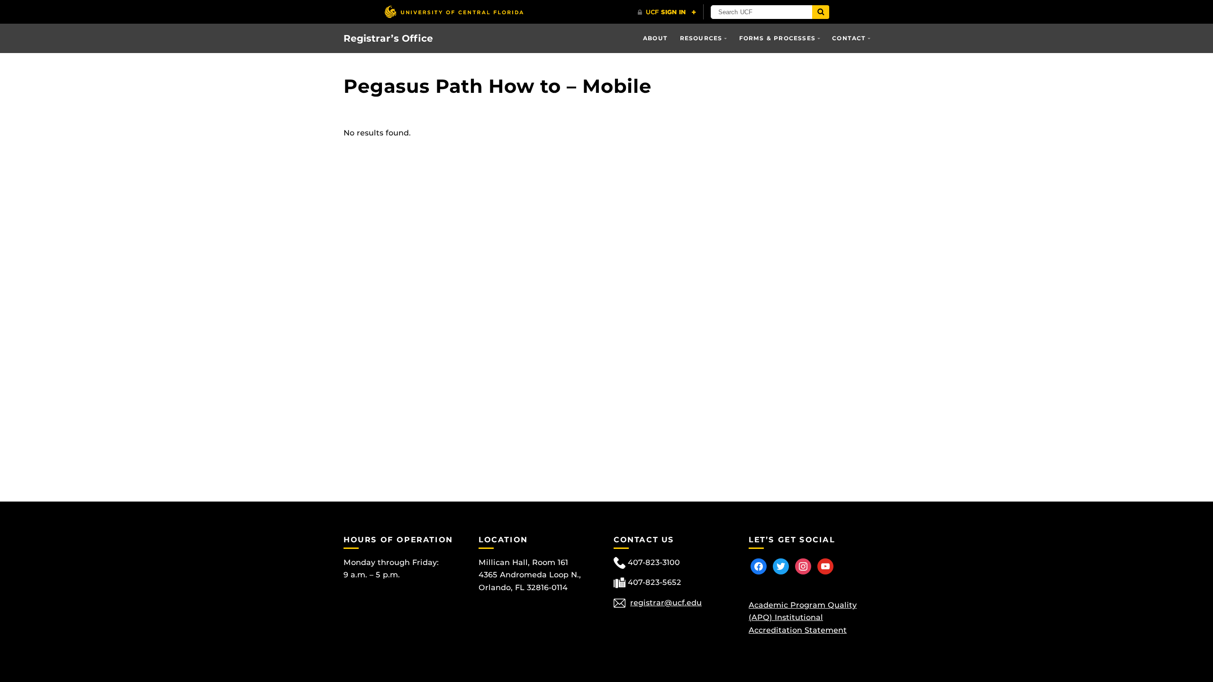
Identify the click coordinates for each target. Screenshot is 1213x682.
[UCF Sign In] (667, 12)
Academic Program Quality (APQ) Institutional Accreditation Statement (803, 618)
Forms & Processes (777, 38)
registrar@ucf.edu (666, 602)
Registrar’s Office (388, 38)
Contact (849, 38)
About (655, 38)
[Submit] (820, 12)
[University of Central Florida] (454, 11)
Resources (701, 38)
